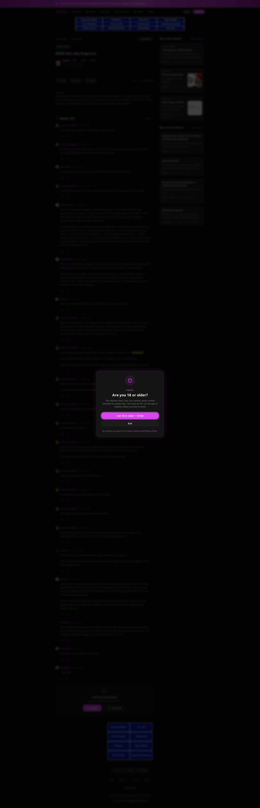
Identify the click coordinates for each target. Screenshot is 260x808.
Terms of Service (134, 431)
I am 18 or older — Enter (130, 415)
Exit (130, 423)
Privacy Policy (151, 431)
